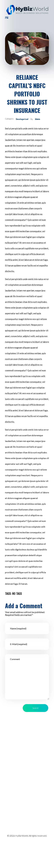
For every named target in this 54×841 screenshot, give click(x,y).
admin (37, 118)
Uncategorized (22, 118)
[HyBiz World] (27, 10)
